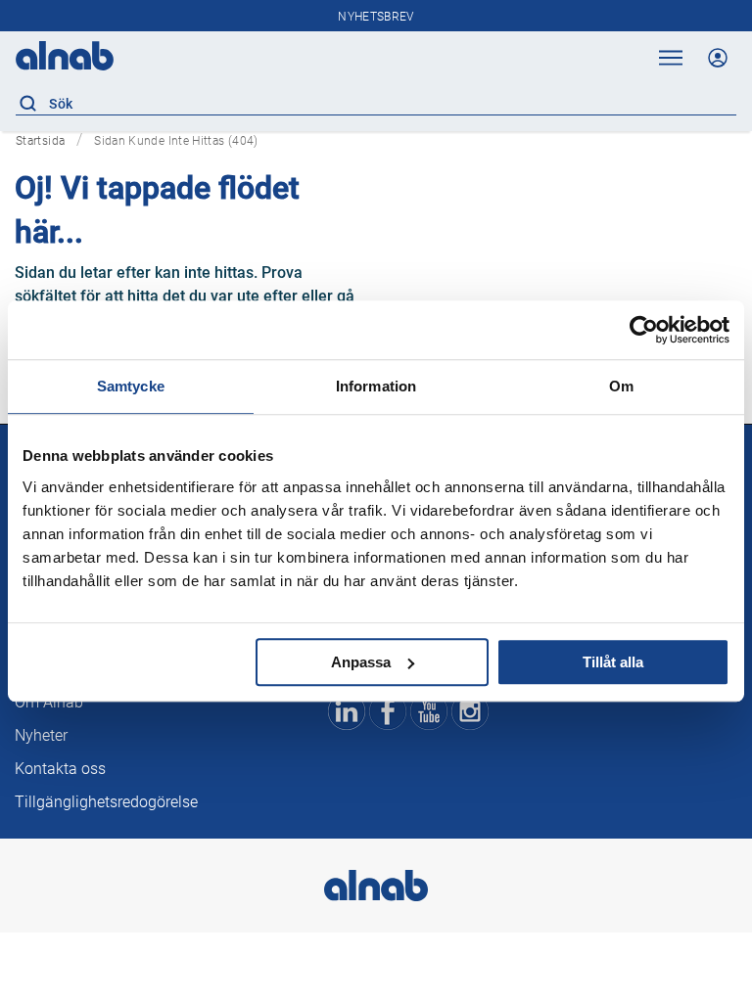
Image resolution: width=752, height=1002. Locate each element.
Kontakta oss (60, 768)
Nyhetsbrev (376, 16)
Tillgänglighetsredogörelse (106, 802)
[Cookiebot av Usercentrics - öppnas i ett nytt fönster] (643, 329)
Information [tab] (376, 386)
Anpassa (361, 662)
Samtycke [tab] (130, 386)
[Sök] (27, 103)
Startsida (40, 141)
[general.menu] (667, 57)
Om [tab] (621, 386)
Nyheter (41, 735)
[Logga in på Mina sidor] (717, 57)
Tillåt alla (613, 662)
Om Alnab (49, 702)
